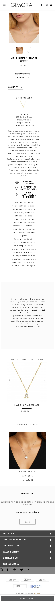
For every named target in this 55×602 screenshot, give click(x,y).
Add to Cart (27, 598)
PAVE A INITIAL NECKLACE (26, 405)
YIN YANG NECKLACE (27, 472)
